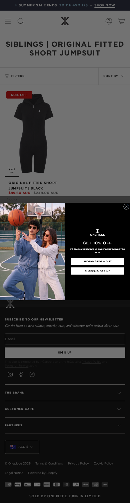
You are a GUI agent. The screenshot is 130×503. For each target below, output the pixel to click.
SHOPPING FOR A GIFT (97, 261)
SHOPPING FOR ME (97, 271)
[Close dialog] (126, 206)
